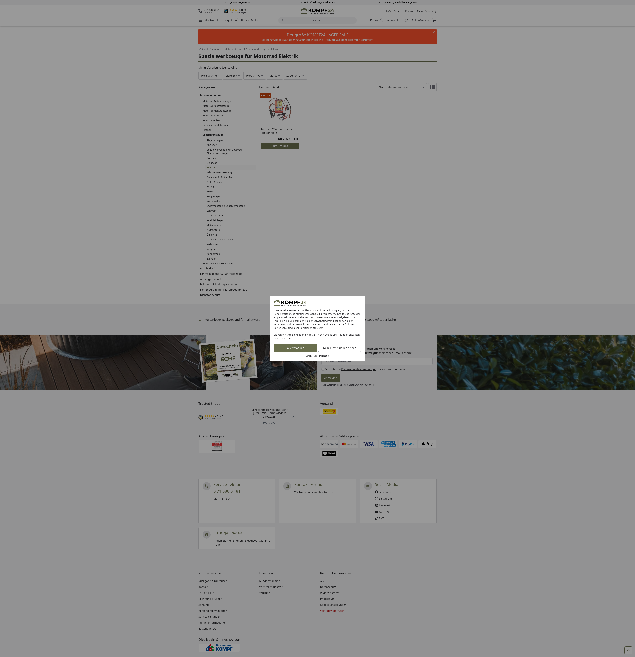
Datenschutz (311, 355)
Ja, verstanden (295, 348)
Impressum (324, 355)
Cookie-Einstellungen (336, 334)
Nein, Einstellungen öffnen (339, 348)
